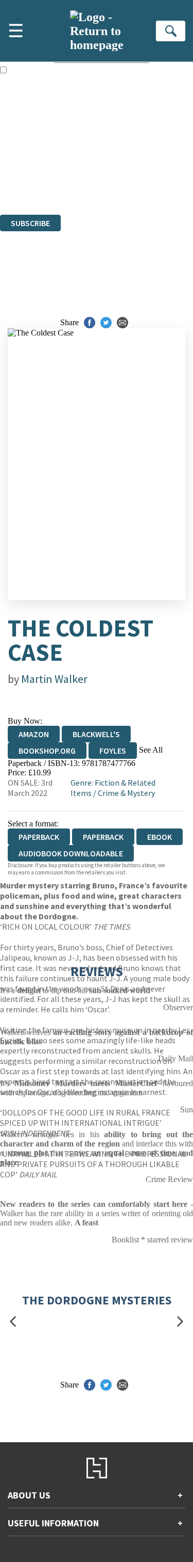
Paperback (103, 837)
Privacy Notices (38, 172)
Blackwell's (96, 734)
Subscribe (30, 223)
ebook (159, 837)
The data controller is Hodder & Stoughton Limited (83, 144)
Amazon (34, 734)
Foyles (112, 750)
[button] (13, 1321)
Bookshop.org (47, 750)
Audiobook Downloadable (71, 853)
